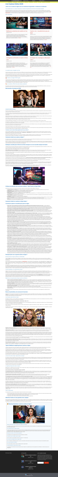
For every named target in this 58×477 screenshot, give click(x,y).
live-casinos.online (30, 475)
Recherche (46, 462)
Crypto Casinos (41, 0)
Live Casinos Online (16, 0)
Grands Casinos (24, 261)
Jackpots (33, 0)
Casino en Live (25, 0)
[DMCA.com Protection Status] (27, 474)
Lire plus (19, 37)
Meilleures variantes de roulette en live (16, 31)
